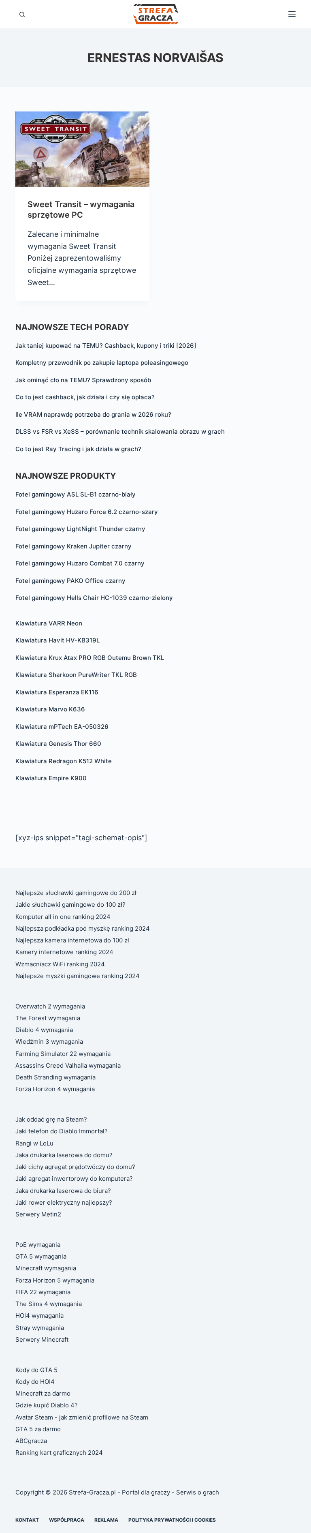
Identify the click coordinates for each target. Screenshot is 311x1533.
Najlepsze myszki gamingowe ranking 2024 (77, 976)
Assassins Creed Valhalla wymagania (68, 1065)
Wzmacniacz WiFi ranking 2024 (60, 964)
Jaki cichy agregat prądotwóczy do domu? (75, 1167)
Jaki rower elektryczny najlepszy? (63, 1202)
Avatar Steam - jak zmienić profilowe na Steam (81, 1417)
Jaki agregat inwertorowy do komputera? (74, 1178)
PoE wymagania (37, 1244)
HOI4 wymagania (39, 1315)
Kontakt (27, 1520)
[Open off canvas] (292, 14)
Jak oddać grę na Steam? (51, 1119)
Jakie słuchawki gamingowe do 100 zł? (70, 904)
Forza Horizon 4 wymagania (55, 1089)
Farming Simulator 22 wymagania (63, 1054)
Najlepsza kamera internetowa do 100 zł (72, 940)
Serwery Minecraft (41, 1339)
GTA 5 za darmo (38, 1429)
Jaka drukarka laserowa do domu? (64, 1155)
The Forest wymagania (47, 1018)
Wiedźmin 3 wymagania (49, 1041)
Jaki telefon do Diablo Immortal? (61, 1131)
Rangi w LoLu (34, 1143)
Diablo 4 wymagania (44, 1030)
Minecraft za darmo (42, 1393)
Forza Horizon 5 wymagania (54, 1280)
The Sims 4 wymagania (48, 1304)
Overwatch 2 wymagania (50, 1006)
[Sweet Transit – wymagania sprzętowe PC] (82, 149)
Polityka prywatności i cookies (172, 1520)
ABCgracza (31, 1441)
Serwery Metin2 (38, 1214)
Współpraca (66, 1520)
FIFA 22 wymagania (42, 1292)
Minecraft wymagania (45, 1268)
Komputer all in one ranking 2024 (63, 917)
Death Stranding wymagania (55, 1077)
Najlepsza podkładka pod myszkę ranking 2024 (82, 928)
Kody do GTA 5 (36, 1370)
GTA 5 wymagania (40, 1256)
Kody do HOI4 (35, 1381)
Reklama (106, 1520)
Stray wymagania (39, 1328)
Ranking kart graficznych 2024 (59, 1452)
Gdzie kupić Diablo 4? (46, 1405)
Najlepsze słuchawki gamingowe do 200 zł (75, 893)
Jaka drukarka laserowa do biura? (63, 1191)
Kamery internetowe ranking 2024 (64, 952)
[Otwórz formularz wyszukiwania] (22, 14)
